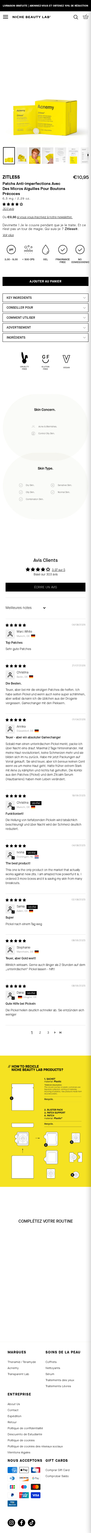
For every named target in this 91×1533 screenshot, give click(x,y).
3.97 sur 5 (58, 570)
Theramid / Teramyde (22, 1362)
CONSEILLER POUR (20, 308)
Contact (13, 1410)
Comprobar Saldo (57, 1476)
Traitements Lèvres (58, 1386)
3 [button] (48, 1033)
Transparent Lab (18, 1374)
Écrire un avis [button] (45, 587)
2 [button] (40, 1033)
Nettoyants (53, 1368)
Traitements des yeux (60, 1380)
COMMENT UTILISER (21, 318)
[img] (16, 625)
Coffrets (51, 1362)
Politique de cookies (21, 1440)
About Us (14, 1404)
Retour (12, 1422)
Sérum (50, 1374)
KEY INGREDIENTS (19, 298)
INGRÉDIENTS (16, 338)
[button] (13, 204)
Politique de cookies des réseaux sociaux (35, 1446)
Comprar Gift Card (58, 1470)
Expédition (14, 1416)
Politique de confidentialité (25, 1428)
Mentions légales (19, 1452)
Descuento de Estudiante (25, 1434)
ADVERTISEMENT (19, 327)
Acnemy (13, 1368)
